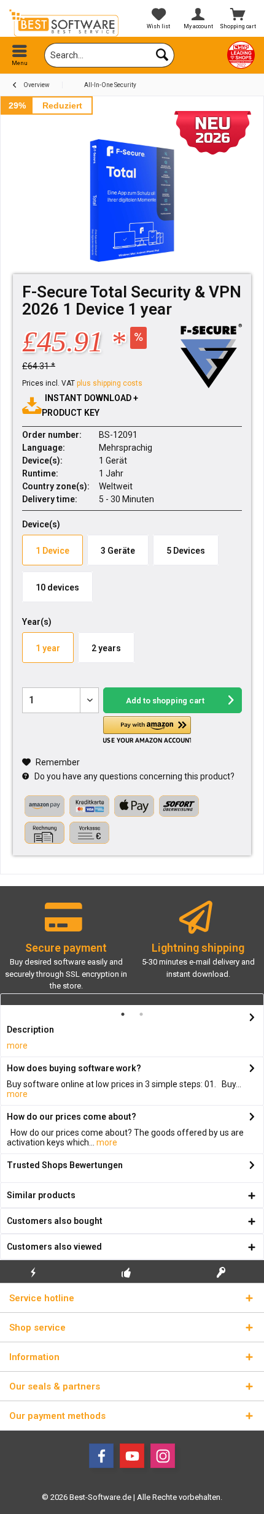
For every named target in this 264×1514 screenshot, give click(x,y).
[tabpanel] (66, 951)
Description (30, 1029)
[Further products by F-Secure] (211, 356)
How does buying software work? (74, 1068)
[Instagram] (162, 1455)
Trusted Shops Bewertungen (65, 1165)
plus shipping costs (109, 383)
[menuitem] (20, 55)
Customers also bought (55, 1221)
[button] (146, 730)
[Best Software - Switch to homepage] (66, 23)
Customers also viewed (54, 1247)
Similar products (41, 1195)
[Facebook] (101, 1455)
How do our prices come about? (71, 1117)
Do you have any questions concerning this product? (134, 776)
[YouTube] (132, 1455)
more (17, 1045)
